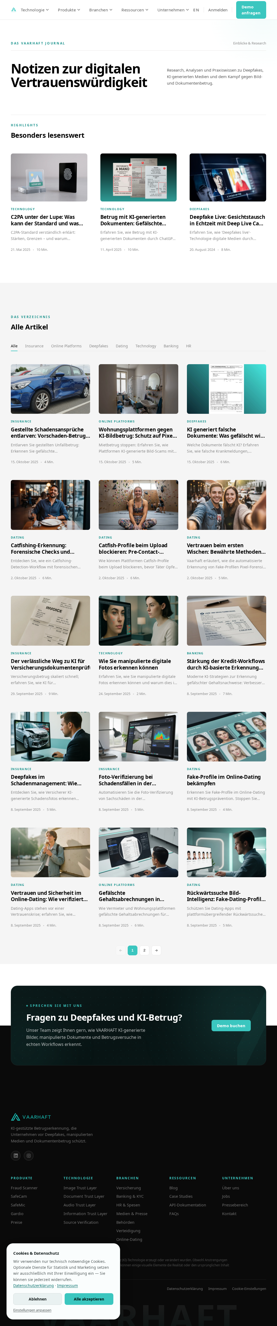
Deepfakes (98, 345)
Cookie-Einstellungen (249, 1288)
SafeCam (19, 1196)
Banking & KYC (130, 1196)
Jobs (226, 1196)
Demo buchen (231, 1025)
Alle (14, 345)
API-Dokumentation (187, 1205)
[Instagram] (29, 1156)
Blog (173, 1187)
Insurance (34, 345)
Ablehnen (38, 1299)
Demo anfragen (251, 10)
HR (188, 345)
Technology (146, 345)
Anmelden (217, 9)
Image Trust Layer (80, 1187)
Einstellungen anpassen (32, 1310)
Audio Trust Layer (80, 1205)
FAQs (174, 1213)
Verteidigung (128, 1230)
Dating (122, 345)
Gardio (17, 1213)
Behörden (125, 1222)
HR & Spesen (128, 1205)
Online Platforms (66, 345)
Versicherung (128, 1187)
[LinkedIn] (16, 1156)
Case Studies (181, 1196)
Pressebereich (235, 1205)
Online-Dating (129, 1239)
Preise (16, 1222)
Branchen (98, 9)
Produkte (67, 9)
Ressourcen (132, 9)
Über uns (230, 1187)
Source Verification (81, 1222)
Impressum (217, 1288)
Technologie (32, 9)
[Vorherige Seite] (121, 950)
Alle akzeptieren (89, 1299)
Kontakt (229, 1213)
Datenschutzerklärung (185, 1288)
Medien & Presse (131, 1213)
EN (196, 9)
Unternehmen (170, 9)
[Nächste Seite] (156, 950)
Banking (171, 345)
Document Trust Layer (84, 1196)
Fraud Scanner (24, 1187)
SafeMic (18, 1205)
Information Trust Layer (85, 1213)
